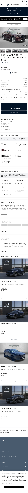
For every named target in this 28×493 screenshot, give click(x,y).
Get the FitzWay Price (14, 108)
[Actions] (25, 57)
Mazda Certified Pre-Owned (9, 456)
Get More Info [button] (14, 112)
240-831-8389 (7, 129)
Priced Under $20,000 (7, 458)
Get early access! (14, 13)
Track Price (15, 73)
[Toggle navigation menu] (2, 5)
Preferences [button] (10, 483)
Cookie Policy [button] (6, 481)
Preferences (14, 489)
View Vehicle (14, 297)
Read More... (4, 214)
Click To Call (14, 105)
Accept (14, 486)
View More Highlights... (6, 194)
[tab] (4, 225)
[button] (2, 25)
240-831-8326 (7, 126)
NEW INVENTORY (6, 451)
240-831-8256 (8, 128)
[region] (14, 89)
